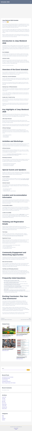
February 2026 (4, 404)
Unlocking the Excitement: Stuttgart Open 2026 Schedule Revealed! (8, 349)
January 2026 (4, 405)
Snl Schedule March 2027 (6, 378)
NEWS (17, 335)
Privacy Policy (16, 428)
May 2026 (3, 401)
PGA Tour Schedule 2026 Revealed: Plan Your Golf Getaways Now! (22, 334)
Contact (16, 429)
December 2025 (4, 407)
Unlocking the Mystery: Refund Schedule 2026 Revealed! (22, 357)
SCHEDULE (3, 418)
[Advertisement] (16, 9)
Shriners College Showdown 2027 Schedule (8, 382)
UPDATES (3, 419)
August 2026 (4, 397)
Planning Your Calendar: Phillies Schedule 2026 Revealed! (7, 335)
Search (3, 368)
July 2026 (3, 398)
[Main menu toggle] (30, 2)
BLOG (3, 415)
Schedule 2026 (5, 2)
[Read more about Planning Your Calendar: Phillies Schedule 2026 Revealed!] (8, 329)
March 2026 (4, 402)
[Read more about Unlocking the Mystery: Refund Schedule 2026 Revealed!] (23, 347)
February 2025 (4, 408)
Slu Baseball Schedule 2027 (6, 381)
